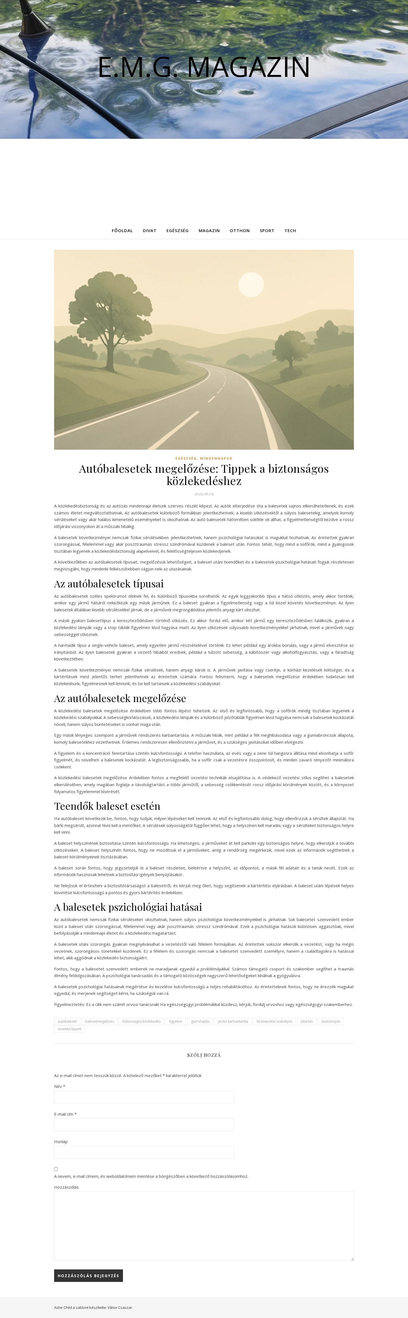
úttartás (307, 1021)
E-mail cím (65, 1114)
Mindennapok (216, 458)
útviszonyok (330, 1021)
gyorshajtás (200, 1021)
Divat (150, 230)
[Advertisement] (204, 180)
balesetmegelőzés (99, 1021)
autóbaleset (67, 1021)
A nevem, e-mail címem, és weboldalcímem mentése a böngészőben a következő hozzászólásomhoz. (151, 1176)
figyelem (175, 1021)
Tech (290, 230)
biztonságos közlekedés (141, 1021)
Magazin (209, 230)
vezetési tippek (69, 1029)
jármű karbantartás (233, 1021)
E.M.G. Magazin (204, 66)
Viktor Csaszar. (120, 1307)
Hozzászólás (66, 1187)
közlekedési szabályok (274, 1021)
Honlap (61, 1141)
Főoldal (122, 230)
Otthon (240, 230)
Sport (267, 230)
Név (59, 1086)
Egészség (178, 230)
